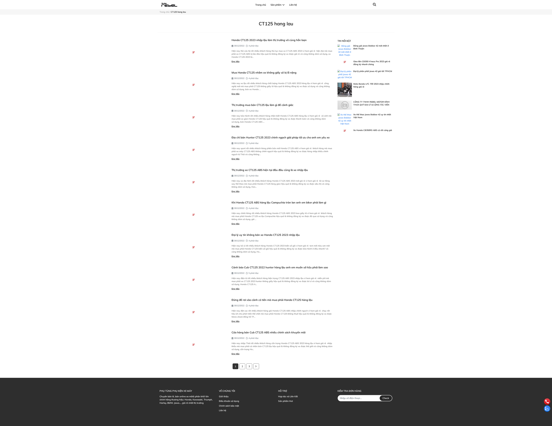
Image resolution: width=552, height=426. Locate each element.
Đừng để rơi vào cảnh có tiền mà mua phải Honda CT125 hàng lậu (272, 300)
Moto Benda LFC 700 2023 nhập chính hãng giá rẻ (371, 85)
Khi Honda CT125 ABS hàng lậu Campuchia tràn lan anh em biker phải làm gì (279, 202)
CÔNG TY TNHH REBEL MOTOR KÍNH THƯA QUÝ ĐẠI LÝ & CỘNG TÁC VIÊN (371, 103)
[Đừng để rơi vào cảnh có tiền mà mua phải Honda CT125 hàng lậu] (193, 312)
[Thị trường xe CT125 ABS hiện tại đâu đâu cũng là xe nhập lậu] (193, 182)
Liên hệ (222, 410)
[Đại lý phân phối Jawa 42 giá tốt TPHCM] (345, 74)
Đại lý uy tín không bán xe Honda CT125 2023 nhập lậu (266, 235)
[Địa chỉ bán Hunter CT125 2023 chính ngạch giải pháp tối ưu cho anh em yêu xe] (193, 150)
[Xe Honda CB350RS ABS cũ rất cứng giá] (345, 130)
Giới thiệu (224, 396)
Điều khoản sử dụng (229, 401)
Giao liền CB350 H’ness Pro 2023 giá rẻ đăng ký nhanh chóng (371, 63)
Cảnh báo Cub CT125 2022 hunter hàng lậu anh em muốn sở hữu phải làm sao (280, 267)
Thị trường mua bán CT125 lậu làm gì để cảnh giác (262, 105)
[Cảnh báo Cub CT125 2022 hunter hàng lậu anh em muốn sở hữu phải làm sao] (193, 279)
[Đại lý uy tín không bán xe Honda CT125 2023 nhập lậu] (193, 247)
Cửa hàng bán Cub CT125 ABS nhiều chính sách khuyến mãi (268, 332)
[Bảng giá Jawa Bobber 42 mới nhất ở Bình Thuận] (345, 50)
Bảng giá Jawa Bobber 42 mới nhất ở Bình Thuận (371, 47)
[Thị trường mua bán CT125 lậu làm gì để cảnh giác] (193, 117)
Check (386, 398)
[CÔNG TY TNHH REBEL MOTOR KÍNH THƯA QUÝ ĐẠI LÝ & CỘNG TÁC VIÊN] (345, 105)
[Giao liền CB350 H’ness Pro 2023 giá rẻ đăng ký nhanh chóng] (345, 61)
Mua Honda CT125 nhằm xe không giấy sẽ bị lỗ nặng (264, 72)
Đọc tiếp (235, 61)
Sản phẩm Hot (285, 401)
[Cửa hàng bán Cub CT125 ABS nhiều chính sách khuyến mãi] (193, 344)
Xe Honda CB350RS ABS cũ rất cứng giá (372, 130)
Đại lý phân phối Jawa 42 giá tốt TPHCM (372, 71)
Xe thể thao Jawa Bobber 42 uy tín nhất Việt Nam (372, 116)
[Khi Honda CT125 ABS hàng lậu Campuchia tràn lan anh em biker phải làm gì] (193, 215)
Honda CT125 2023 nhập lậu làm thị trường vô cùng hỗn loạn (269, 40)
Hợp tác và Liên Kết (288, 396)
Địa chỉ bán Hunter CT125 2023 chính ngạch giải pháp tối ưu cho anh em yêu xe (281, 137)
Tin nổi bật (344, 40)
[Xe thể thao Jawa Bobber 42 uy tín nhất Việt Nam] (345, 119)
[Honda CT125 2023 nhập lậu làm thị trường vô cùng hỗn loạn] (193, 52)
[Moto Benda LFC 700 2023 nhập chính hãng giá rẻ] (345, 90)
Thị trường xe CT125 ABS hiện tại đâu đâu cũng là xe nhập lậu (270, 170)
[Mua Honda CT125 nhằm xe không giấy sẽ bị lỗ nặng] (193, 85)
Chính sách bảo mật (229, 405)
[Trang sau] (256, 366)
